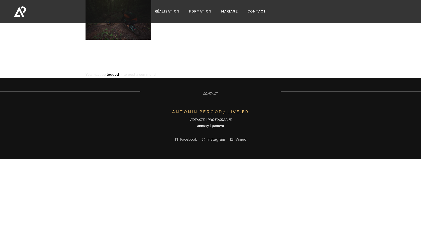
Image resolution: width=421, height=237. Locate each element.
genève (218, 126)
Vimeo (240, 139)
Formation (200, 11)
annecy (203, 126)
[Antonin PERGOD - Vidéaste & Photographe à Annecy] (45, 11)
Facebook (188, 139)
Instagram (216, 139)
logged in (115, 75)
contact (257, 11)
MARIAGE (229, 11)
